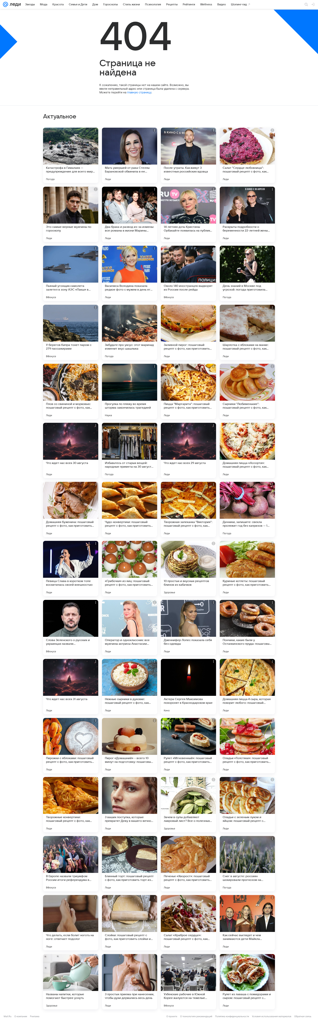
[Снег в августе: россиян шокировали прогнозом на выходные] (247, 863)
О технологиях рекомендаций (196, 1016)
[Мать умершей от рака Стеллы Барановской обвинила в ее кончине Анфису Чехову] (129, 155)
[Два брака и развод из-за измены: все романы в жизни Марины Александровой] (129, 214)
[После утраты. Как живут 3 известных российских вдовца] (188, 155)
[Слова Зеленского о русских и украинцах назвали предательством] (70, 627)
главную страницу (139, 92)
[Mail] (5, 4)
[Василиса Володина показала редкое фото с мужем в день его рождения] (129, 273)
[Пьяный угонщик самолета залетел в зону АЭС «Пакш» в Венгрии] (70, 273)
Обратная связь (302, 1016)
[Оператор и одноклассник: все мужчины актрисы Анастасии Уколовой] (129, 627)
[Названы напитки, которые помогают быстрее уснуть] (70, 981)
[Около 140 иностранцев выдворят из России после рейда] (188, 273)
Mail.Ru (7, 1016)
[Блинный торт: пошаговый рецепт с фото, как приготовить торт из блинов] (129, 863)
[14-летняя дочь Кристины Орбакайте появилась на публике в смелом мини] (188, 214)
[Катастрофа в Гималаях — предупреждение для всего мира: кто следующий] (70, 155)
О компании (20, 1016)
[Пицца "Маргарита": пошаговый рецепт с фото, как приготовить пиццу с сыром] (188, 391)
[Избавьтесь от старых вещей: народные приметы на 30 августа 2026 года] (129, 450)
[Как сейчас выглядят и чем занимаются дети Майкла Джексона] (247, 922)
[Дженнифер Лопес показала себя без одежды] (188, 627)
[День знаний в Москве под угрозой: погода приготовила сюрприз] (247, 273)
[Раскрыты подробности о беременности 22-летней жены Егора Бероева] (247, 214)
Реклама (34, 1016)
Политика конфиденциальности (232, 1016)
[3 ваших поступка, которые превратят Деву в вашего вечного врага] (129, 804)
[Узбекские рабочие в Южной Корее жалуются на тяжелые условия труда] (188, 981)
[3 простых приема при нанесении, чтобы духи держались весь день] (129, 981)
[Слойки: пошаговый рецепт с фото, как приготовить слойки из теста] (129, 922)
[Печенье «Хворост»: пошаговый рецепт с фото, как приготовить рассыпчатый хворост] (188, 863)
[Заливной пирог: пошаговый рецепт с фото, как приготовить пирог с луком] (188, 332)
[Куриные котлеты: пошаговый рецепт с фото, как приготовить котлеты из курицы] (247, 568)
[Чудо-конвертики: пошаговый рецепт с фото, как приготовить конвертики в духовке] (129, 509)
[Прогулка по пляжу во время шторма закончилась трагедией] (129, 391)
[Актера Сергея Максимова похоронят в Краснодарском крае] (188, 686)
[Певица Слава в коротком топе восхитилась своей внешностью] (70, 568)
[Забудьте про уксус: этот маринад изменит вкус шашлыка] (129, 332)
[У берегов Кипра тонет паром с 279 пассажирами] (70, 332)
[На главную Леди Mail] (14, 4)
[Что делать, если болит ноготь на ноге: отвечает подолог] (70, 922)
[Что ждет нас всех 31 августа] (70, 686)
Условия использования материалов (271, 1016)
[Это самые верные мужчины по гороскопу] (70, 214)
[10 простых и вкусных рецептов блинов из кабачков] (188, 568)
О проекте (171, 1016)
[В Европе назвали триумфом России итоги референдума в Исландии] (70, 863)
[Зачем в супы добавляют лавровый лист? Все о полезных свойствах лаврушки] (188, 804)
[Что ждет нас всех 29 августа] (188, 450)
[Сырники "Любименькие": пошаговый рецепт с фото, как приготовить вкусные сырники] (247, 391)
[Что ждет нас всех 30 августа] (70, 450)
